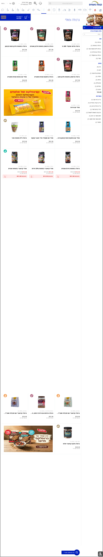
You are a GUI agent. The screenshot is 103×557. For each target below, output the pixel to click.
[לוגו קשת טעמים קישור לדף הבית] (95, 3)
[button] (24, 3)
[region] (15, 16)
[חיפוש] (50, 3)
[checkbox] (92, 42)
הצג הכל (99, 92)
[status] (19, 16)
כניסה (2, 3)
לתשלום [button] (3, 17)
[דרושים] (35, 3)
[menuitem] (100, 10)
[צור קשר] (40, 3)
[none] (68, 41)
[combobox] (65, 3)
